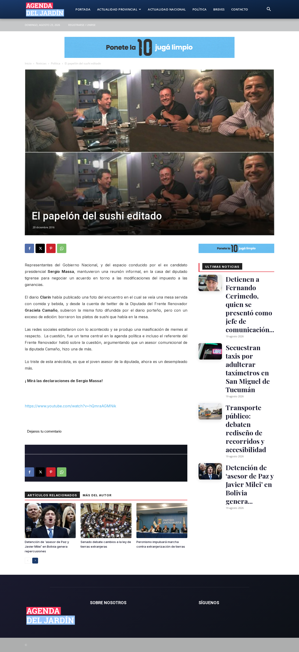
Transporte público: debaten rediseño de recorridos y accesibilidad (246, 428)
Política (199, 9)
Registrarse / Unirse (82, 25)
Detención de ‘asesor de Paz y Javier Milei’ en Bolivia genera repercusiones (47, 546)
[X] (40, 248)
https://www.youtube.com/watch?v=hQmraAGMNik (70, 406)
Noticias (41, 63)
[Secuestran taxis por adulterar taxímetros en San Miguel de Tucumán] (210, 351)
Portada (83, 9)
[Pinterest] (51, 248)
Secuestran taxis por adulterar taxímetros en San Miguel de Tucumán (248, 368)
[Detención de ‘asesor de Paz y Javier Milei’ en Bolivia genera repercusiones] (50, 520)
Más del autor (97, 495)
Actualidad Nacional (167, 9)
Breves (219, 9)
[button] (268, 9)
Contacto (239, 9)
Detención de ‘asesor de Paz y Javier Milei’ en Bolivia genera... (250, 484)
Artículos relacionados (52, 495)
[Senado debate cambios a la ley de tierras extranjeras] (106, 520)
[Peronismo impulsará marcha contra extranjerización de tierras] (161, 520)
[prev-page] (28, 561)
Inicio (28, 63)
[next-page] (35, 561)
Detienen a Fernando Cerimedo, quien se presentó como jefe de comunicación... (250, 304)
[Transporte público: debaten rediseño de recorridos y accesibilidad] (210, 411)
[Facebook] (29, 248)
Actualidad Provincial (117, 9)
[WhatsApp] (61, 248)
